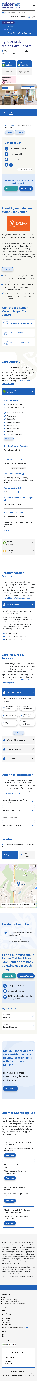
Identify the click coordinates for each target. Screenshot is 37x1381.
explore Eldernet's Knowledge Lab (16, 598)
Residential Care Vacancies (11, 1301)
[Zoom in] (34, 896)
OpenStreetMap (6, 906)
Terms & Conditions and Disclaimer (14, 1373)
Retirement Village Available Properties (14, 1303)
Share (20, 132)
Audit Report (8, 531)
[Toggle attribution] (35, 904)
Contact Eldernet (8, 1307)
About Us (14, 17)
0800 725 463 (10, 1358)
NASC (4, 1298)
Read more (10, 1155)
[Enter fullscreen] (34, 866)
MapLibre (4, 904)
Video (11, 88)
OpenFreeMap (11, 904)
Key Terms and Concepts (10, 1300)
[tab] (18, 391)
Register (23, 17)
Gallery (5, 88)
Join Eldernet (10, 1088)
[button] (10, 708)
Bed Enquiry (26, 188)
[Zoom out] (34, 899)
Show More (8, 438)
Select (11, 112)
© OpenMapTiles (19, 904)
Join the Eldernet (11, 125)
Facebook (6, 1335)
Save (10, 132)
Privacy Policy (28, 1373)
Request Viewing (26, 976)
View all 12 (18, 733)
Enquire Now (11, 188)
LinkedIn (5, 1337)
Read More (7, 269)
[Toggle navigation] (34, 5)
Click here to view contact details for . (16, 1328)
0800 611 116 (10, 1363)
